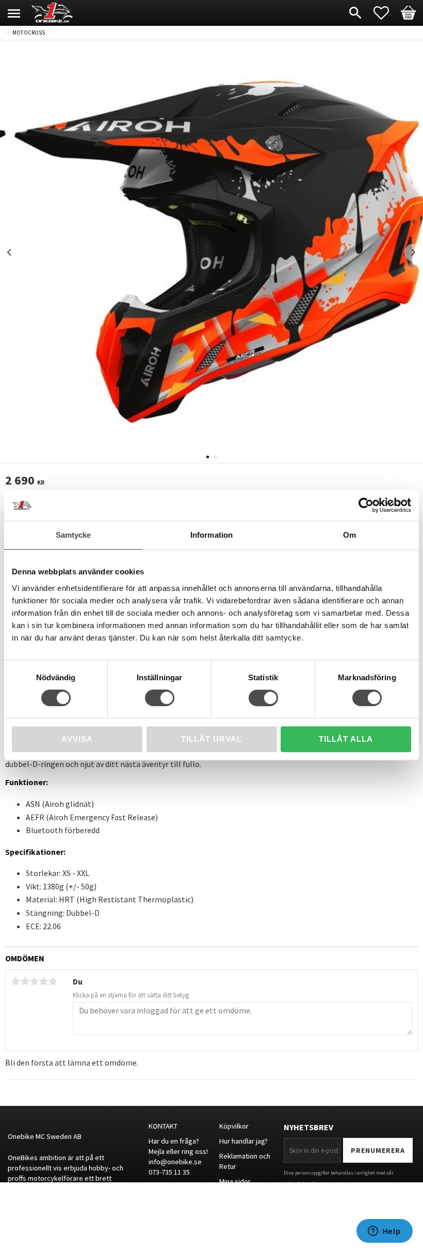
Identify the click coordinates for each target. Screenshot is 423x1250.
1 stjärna (15, 981)
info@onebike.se (175, 1161)
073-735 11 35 (169, 1172)
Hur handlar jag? (243, 1141)
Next (413, 252)
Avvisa (77, 739)
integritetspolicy (302, 1183)
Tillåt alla (346, 739)
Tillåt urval (211, 739)
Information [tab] (211, 534)
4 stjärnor (43, 981)
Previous (10, 252)
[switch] (159, 698)
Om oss (231, 1195)
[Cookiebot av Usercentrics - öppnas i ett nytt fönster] (366, 505)
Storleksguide (241, 1210)
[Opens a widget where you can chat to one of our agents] (384, 1232)
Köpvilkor (234, 1126)
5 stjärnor (52, 981)
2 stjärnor (24, 981)
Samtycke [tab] (73, 534)
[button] (386, 13)
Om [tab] (349, 534)
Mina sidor (235, 1181)
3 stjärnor (34, 981)
